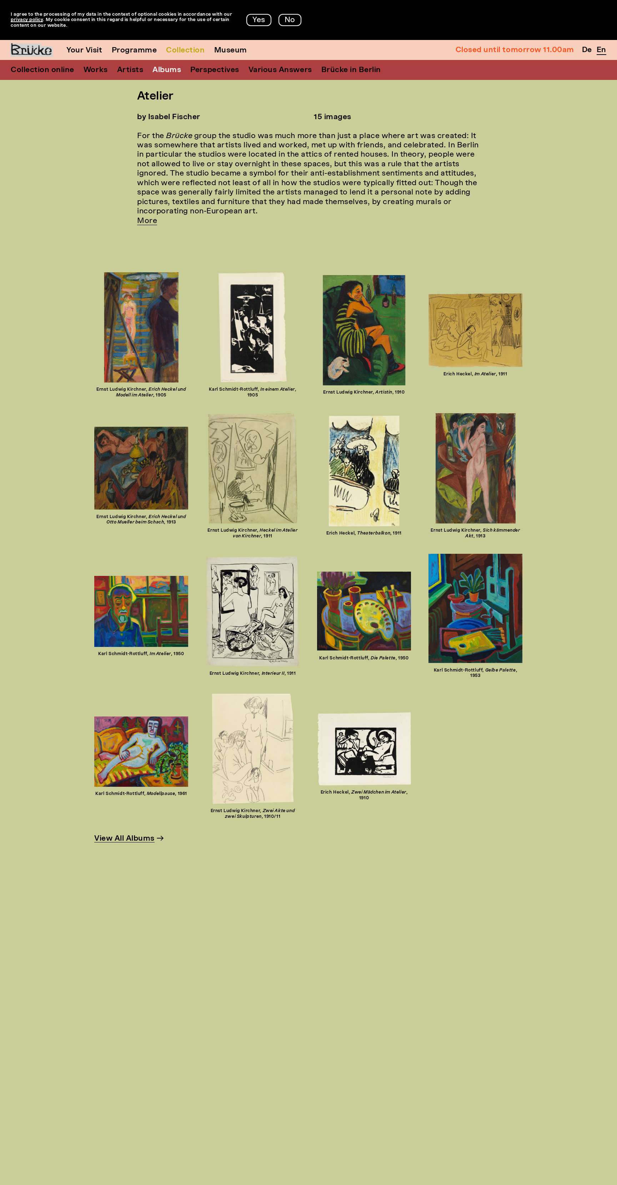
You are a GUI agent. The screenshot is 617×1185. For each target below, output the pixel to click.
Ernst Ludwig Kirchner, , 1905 (141, 392)
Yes (258, 20)
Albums (166, 70)
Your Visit (84, 50)
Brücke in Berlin (351, 70)
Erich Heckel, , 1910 (364, 795)
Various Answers (280, 70)
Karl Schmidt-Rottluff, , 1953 (475, 673)
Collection (185, 50)
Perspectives (214, 70)
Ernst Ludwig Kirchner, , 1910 (364, 392)
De (587, 50)
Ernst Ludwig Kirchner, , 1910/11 (253, 814)
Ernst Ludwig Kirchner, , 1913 (141, 520)
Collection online (42, 70)
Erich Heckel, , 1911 (475, 374)
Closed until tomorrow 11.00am (515, 50)
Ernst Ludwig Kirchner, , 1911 (252, 533)
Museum (230, 50)
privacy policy (27, 19)
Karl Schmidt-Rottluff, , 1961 (141, 794)
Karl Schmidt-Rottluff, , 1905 (252, 392)
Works (96, 70)
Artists (130, 70)
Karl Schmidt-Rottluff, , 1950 (141, 654)
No (290, 20)
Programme (134, 50)
